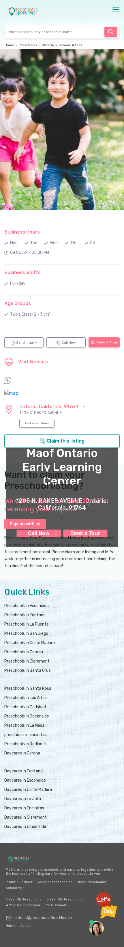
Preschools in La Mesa (24, 725)
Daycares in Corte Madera (28, 789)
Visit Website (33, 362)
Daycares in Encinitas (24, 808)
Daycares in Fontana (23, 771)
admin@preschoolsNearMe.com (44, 917)
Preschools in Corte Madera (29, 642)
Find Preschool (110, 32)
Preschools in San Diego (26, 633)
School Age (15, 887)
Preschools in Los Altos (25, 697)
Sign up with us (25, 523)
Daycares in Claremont (25, 817)
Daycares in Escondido (25, 780)
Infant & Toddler (19, 882)
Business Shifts (22, 272)
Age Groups (17, 303)
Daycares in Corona (22, 753)
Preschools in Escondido (26, 605)
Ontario (48, 45)
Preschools (28, 45)
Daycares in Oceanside (25, 826)
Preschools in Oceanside (26, 716)
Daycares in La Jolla (22, 798)
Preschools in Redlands (25, 743)
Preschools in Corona (23, 652)
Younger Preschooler (54, 882)
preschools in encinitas (25, 734)
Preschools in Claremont (27, 661)
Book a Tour (106, 342)
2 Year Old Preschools (24, 899)
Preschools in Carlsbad (25, 706)
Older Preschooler (91, 882)
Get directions (37, 423)
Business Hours (22, 232)
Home (9, 45)
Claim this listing (65, 441)
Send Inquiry (26, 343)
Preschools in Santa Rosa (27, 688)
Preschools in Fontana (25, 615)
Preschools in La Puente (26, 624)
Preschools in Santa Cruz (27, 670)
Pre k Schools (56, 905)
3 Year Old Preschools (64, 899)
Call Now (69, 343)
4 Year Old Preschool (23, 905)
